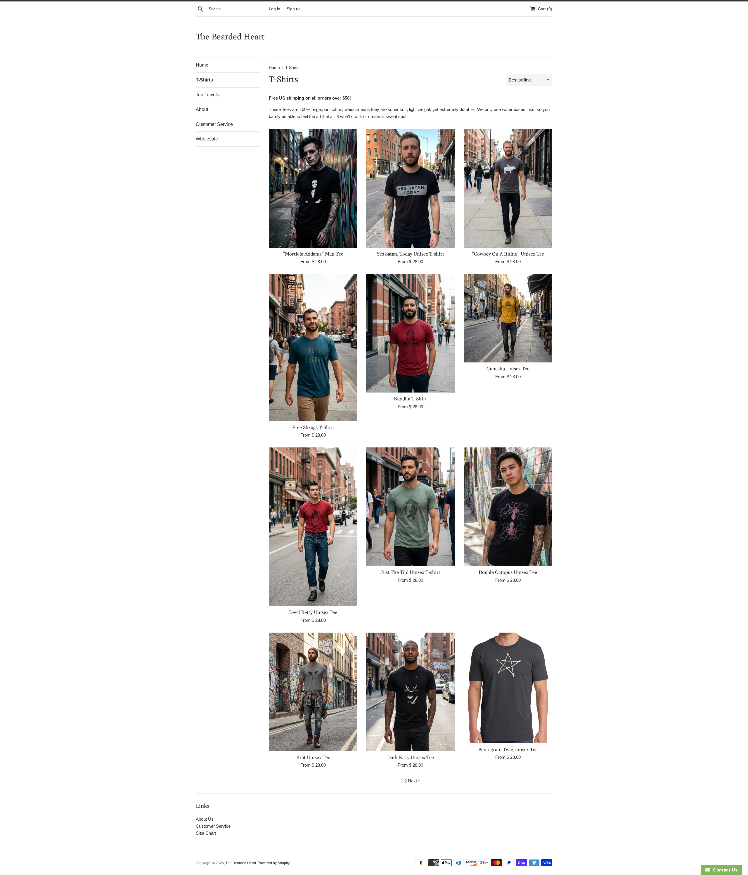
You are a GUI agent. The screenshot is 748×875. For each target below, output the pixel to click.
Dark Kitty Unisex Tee (410, 758)
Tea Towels (207, 94)
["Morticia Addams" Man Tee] (313, 188)
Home (202, 64)
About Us (205, 819)
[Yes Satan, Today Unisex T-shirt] (410, 188)
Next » (414, 780)
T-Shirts (204, 79)
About (202, 109)
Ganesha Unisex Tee (507, 369)
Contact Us (724, 869)
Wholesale (207, 138)
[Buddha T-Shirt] (410, 333)
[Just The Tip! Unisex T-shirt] (410, 506)
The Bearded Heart (230, 37)
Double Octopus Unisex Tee (508, 573)
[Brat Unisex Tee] (313, 692)
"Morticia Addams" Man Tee (313, 254)
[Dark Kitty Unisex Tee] (410, 692)
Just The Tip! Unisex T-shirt (410, 573)
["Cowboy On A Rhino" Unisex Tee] (508, 188)
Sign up (294, 9)
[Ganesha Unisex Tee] (508, 318)
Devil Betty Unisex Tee (313, 613)
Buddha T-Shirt (410, 399)
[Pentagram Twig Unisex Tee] (508, 688)
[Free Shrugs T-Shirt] (313, 347)
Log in (274, 9)
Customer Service (214, 124)
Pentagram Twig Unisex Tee (508, 750)
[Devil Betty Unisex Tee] (313, 526)
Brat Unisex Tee (313, 758)
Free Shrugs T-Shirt (313, 428)
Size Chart (206, 833)
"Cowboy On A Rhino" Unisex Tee (508, 254)
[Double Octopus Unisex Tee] (508, 506)
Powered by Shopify (274, 863)
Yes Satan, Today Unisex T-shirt (410, 254)
